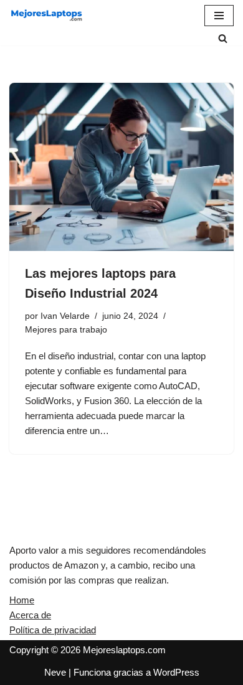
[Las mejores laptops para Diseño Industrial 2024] (121, 167)
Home (21, 600)
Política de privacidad (52, 630)
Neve (55, 672)
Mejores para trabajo (66, 329)
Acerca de (30, 615)
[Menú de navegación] (219, 15)
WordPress (176, 672)
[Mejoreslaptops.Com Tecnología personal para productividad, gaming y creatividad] (46, 15)
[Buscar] (222, 38)
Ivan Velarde (65, 316)
